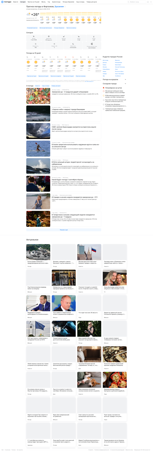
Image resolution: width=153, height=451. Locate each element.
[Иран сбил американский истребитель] (64, 409)
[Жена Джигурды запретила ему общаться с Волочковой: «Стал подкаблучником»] (115, 282)
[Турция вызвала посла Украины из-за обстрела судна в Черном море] (115, 435)
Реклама (14, 449)
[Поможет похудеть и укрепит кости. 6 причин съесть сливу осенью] (89, 282)
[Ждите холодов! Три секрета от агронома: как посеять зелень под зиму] (38, 409)
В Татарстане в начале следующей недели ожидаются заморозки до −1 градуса (73, 216)
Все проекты (20, 449)
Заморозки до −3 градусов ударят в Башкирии (70, 92)
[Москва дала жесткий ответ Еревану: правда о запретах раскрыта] (89, 256)
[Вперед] (98, 18)
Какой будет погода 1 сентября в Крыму (67, 180)
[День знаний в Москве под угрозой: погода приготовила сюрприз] (89, 333)
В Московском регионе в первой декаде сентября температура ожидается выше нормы (115, 96)
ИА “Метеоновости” (89, 81)
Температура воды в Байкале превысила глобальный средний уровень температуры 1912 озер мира (115, 109)
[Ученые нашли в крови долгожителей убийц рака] (64, 333)
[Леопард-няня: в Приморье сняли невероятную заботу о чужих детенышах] (115, 256)
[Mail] (2, 2)
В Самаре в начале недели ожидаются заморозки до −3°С (75, 197)
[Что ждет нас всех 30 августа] (89, 307)
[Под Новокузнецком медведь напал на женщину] (38, 282)
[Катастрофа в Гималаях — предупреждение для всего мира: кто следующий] (38, 256)
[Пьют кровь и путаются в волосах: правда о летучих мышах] (115, 409)
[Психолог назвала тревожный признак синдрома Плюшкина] (115, 358)
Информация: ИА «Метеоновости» (142, 449)
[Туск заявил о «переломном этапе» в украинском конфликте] (64, 307)
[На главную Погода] (7, 2)
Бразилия (59, 6)
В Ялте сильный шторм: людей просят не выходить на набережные (73, 163)
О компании (7, 449)
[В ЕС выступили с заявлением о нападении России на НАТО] (38, 333)
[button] (28, 14)
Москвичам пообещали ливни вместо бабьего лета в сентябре (115, 91)
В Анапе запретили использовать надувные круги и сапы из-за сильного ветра (75, 146)
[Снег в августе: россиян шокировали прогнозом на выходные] (89, 409)
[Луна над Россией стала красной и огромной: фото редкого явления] (64, 435)
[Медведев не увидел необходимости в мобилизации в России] (38, 307)
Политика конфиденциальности (101, 449)
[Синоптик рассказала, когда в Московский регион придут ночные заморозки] (64, 358)
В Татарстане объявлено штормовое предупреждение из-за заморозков (115, 105)
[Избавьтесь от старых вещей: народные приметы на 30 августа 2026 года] (64, 282)
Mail (3, 449)
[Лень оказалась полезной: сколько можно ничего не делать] (89, 384)
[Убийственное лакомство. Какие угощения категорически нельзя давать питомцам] (38, 358)
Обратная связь (129, 449)
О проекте (90, 449)
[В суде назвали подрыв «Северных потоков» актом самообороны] (115, 333)
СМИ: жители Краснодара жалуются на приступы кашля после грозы (74, 128)
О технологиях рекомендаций (117, 449)
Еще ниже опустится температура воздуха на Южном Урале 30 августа (115, 100)
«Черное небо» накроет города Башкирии (68, 109)
